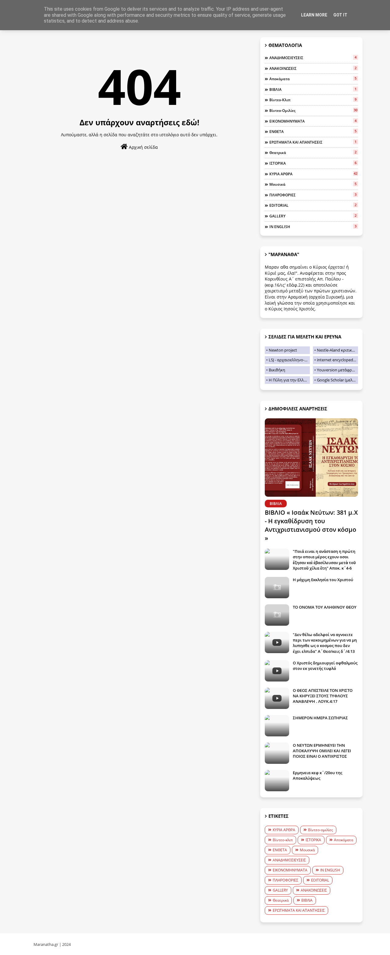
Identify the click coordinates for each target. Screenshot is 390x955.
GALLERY (312, 216)
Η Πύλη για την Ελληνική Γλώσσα (289, 380)
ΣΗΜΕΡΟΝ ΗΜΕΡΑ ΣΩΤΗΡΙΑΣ (320, 718)
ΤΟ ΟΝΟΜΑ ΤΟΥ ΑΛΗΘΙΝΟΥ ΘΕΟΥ (324, 607)
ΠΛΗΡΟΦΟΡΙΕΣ (312, 195)
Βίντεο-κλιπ (312, 99)
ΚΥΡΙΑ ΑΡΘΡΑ (313, 174)
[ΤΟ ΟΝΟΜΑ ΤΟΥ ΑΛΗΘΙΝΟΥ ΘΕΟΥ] (277, 615)
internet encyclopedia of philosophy (337, 360)
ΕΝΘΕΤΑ (312, 131)
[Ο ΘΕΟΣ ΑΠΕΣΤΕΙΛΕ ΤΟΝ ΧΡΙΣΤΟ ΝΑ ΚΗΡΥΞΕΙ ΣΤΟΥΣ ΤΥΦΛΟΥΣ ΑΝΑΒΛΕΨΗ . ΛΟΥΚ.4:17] (277, 698)
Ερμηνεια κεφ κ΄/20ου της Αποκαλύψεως (317, 775)
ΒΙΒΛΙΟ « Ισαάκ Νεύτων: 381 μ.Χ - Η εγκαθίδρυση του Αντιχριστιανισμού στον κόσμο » (311, 525)
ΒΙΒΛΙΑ (312, 89)
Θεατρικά (312, 152)
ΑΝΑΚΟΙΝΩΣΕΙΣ (312, 68)
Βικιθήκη (277, 370)
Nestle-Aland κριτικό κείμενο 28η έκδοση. (337, 350)
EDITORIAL (312, 205)
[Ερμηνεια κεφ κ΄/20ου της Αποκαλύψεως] (277, 780)
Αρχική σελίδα (143, 147)
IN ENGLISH (312, 226)
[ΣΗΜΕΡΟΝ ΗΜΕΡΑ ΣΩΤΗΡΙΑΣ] (277, 725)
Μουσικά (312, 184)
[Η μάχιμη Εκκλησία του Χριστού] (277, 587)
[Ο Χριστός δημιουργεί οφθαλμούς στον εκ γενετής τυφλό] (277, 670)
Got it (340, 15)
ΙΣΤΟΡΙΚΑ (312, 163)
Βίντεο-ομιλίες (313, 110)
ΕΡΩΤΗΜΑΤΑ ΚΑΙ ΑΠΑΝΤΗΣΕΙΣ (312, 142)
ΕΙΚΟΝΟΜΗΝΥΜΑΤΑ (312, 121)
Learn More (314, 15)
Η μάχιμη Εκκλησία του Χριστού (323, 579)
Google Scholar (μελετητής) (337, 380)
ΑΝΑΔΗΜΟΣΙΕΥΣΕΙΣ (312, 57)
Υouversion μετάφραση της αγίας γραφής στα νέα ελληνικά (337, 370)
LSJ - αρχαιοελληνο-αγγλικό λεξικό (289, 360)
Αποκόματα (312, 78)
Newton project (283, 350)
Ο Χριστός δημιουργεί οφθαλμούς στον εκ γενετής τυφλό (325, 665)
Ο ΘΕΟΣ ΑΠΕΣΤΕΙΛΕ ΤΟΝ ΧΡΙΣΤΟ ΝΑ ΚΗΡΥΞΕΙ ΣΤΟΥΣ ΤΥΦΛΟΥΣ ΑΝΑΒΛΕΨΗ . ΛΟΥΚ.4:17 (323, 696)
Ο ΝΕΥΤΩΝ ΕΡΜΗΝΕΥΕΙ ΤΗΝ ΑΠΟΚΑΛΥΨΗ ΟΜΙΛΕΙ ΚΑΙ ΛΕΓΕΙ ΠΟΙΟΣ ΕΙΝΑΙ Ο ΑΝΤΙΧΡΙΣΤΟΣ (322, 750)
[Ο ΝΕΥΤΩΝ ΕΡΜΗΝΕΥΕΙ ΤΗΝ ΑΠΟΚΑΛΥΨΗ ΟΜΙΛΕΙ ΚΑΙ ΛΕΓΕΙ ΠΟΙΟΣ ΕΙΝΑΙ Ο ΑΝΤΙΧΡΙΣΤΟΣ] (277, 753)
